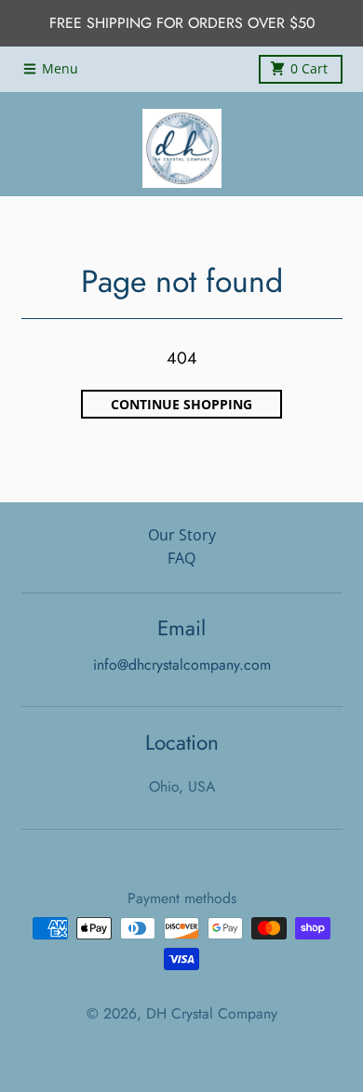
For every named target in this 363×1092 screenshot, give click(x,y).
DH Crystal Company (211, 1013)
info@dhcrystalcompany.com (182, 664)
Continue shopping (181, 404)
